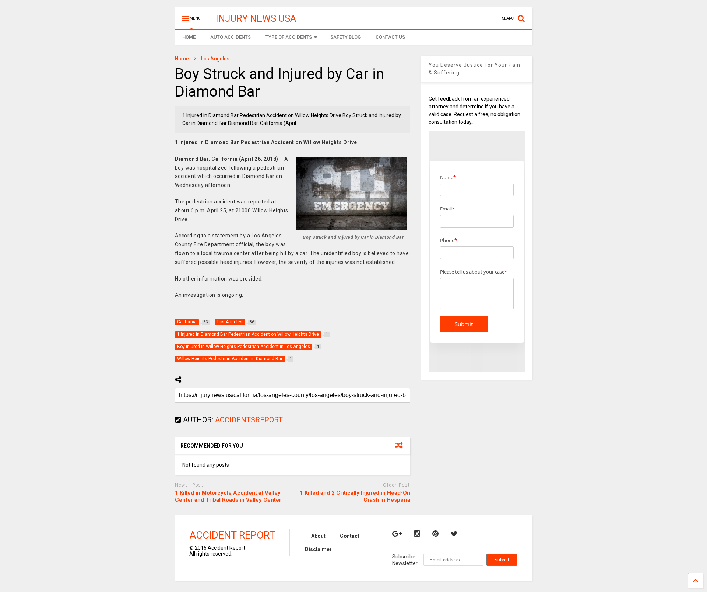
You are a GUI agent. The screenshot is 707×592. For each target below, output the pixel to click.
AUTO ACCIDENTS (230, 37)
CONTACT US (390, 37)
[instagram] (417, 533)
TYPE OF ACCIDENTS (288, 37)
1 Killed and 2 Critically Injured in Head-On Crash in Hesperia (355, 497)
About (318, 536)
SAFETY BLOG (345, 37)
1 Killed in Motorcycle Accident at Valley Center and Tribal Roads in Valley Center (228, 497)
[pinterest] (435, 533)
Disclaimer (318, 549)
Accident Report (232, 535)
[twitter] (454, 533)
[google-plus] (397, 533)
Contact (349, 536)
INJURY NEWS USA (256, 18)
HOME (189, 37)
